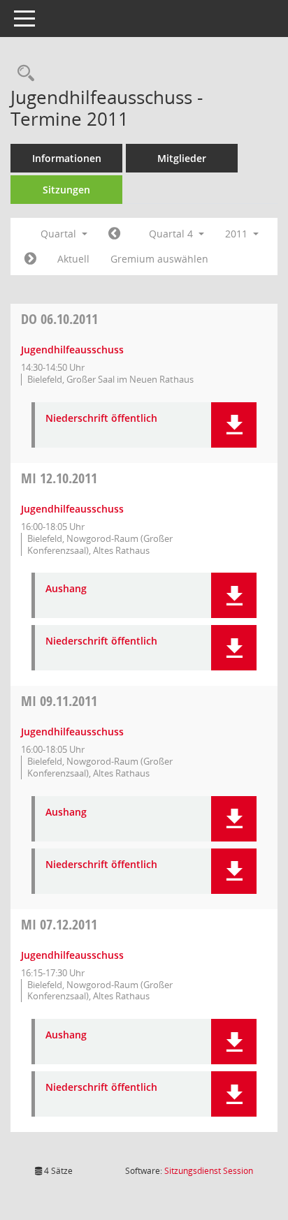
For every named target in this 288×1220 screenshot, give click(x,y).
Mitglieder (181, 158)
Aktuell (73, 258)
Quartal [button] (60, 233)
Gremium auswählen (159, 258)
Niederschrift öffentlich (101, 419)
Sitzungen (66, 189)
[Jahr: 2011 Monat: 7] (114, 234)
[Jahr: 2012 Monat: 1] (30, 259)
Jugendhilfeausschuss (72, 349)
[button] (234, 425)
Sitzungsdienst (208, 1171)
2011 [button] (237, 233)
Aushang (66, 589)
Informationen (66, 158)
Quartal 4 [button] (172, 233)
